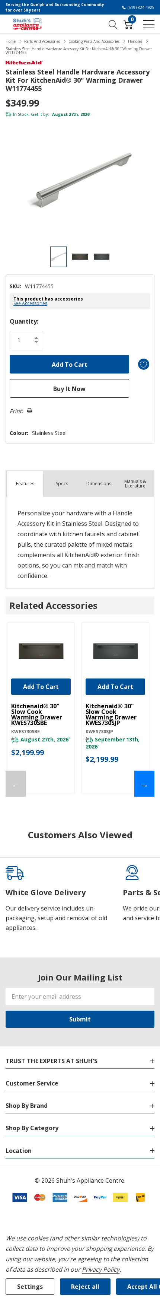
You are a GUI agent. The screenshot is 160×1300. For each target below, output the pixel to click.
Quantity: (24, 321)
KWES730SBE (25, 731)
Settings (30, 1286)
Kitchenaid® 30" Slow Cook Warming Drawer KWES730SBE (36, 714)
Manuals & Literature (135, 483)
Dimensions (98, 483)
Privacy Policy (100, 1269)
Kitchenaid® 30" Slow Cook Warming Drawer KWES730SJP (111, 714)
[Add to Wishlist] (143, 364)
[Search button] (113, 24)
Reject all (85, 1286)
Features (25, 483)
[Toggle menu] (148, 24)
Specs (62, 483)
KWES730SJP (99, 731)
